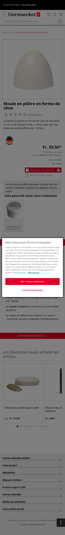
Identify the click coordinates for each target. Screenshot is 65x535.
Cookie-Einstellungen (32, 290)
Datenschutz (33, 272)
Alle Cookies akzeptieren (32, 281)
